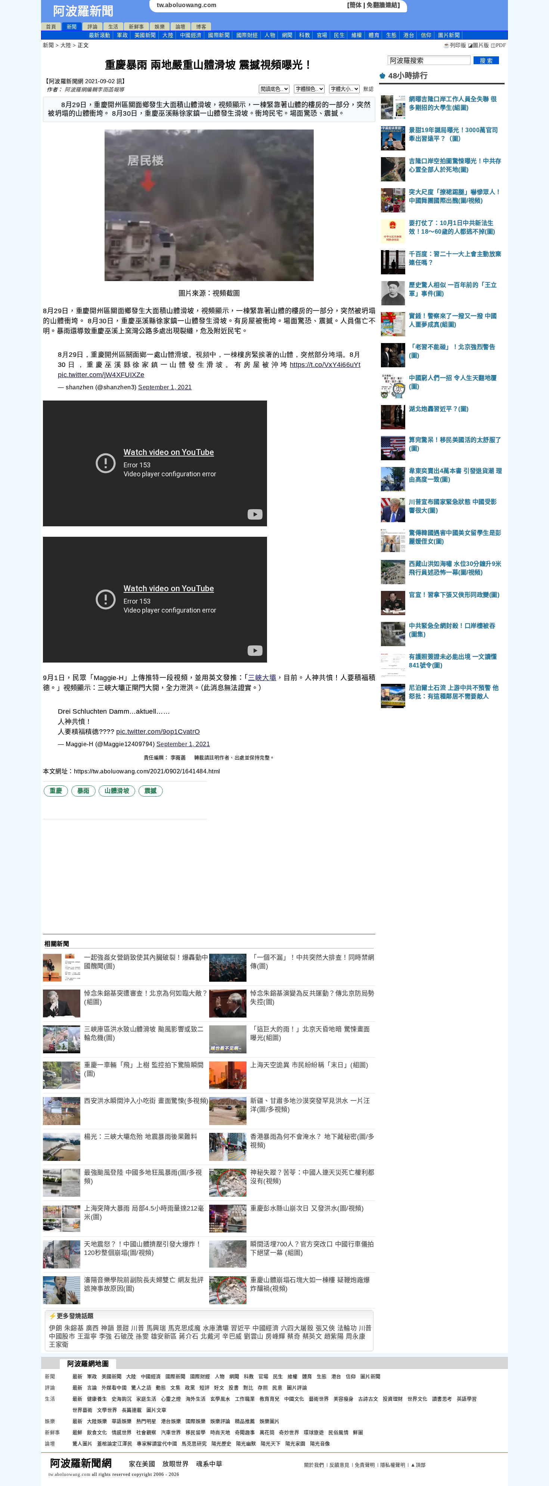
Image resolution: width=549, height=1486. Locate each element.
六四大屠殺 (297, 1328)
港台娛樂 (171, 1421)
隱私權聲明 (393, 1465)
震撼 (151, 791)
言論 (92, 1387)
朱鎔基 (74, 1328)
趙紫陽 (334, 1336)
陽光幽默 (246, 1443)
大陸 (167, 35)
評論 (92, 26)
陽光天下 (271, 1443)
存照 (263, 1387)
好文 (219, 1387)
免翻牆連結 (382, 5)
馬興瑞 (156, 1328)
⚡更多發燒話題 (71, 1316)
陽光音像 (320, 1443)
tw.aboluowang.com (187, 5)
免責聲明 (365, 1465)
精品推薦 (245, 1421)
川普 (137, 1328)
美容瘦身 (344, 1399)
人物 (269, 35)
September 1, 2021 (165, 387)
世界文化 (417, 1399)
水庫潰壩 (216, 1328)
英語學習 (467, 1399)
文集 (175, 1387)
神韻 (107, 1328)
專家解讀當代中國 (157, 1443)
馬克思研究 (194, 1443)
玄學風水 (220, 1399)
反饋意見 (339, 1465)
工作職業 (245, 1399)
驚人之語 (141, 1387)
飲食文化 (97, 1432)
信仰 (426, 35)
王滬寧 (87, 1336)
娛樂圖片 (270, 1421)
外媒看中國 (114, 1387)
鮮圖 (358, 1432)
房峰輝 (275, 1336)
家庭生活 (146, 1399)
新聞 (72, 26)
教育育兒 (270, 1399)
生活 (113, 26)
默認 (368, 89)
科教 (304, 35)
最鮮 (77, 1432)
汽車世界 (171, 1432)
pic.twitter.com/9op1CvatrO (158, 731)
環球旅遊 (314, 1432)
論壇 (181, 26)
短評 (204, 1387)
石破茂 (124, 1336)
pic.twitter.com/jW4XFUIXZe (101, 374)
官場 (322, 35)
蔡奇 (293, 1336)
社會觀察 (146, 1432)
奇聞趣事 (245, 1432)
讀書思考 (442, 1399)
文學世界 (107, 1410)
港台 (408, 35)
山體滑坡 (117, 791)
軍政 (122, 35)
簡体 (356, 5)
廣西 (92, 1328)
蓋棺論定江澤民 (115, 1443)
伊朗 (55, 1328)
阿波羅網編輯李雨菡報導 (94, 90)
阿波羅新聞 (83, 11)
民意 (277, 1387)
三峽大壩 (262, 678)
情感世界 (122, 1432)
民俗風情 (338, 1432)
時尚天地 (220, 1432)
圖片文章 (156, 1410)
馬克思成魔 (184, 1328)
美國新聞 (145, 35)
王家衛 (59, 1344)
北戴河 (210, 1336)
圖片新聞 (370, 1376)
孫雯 (142, 1336)
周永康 (356, 1336)
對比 (248, 1387)
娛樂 (160, 26)
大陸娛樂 (97, 1421)
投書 (234, 1387)
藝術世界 (319, 1399)
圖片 (449, 35)
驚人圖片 (82, 1443)
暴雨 (83, 791)
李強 (105, 1336)
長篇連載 (132, 1410)
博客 (201, 26)
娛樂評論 (220, 1421)
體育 (374, 35)
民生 (339, 35)
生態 (391, 35)
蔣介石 (189, 1336)
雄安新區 (164, 1336)
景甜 (122, 1328)
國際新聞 (219, 35)
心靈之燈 (171, 1399)
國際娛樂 (196, 1421)
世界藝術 (82, 1410)
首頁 (51, 26)
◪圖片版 (478, 45)
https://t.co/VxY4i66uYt (325, 364)
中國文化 (294, 1399)
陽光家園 (295, 1443)
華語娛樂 (122, 1421)
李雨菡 (179, 757)
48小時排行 (408, 76)
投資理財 (393, 1399)
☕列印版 (454, 45)
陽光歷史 (221, 1443)
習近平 (241, 1328)
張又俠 (325, 1328)
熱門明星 (146, 1421)
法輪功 (347, 1328)
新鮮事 (136, 26)
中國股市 (62, 1336)
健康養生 (97, 1399)
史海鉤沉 (122, 1399)
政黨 (190, 1387)
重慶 (56, 791)
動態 (161, 1387)
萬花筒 (267, 1432)
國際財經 (247, 35)
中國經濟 (191, 35)
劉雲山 (254, 1336)
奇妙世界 (289, 1432)
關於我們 (314, 1465)
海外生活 (196, 1399)
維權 (356, 35)
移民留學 (196, 1432)
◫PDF (498, 45)
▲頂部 (418, 1465)
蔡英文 (312, 1336)
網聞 (287, 35)
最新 (100, 35)
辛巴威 (232, 1336)
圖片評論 (297, 1387)
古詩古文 (368, 1399)
